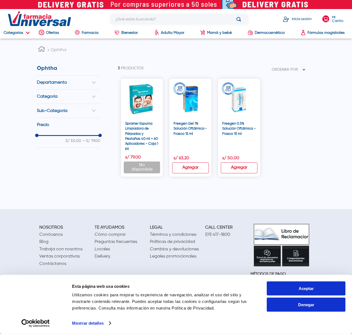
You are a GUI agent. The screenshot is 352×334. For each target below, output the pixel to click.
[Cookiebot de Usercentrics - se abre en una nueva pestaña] (36, 323)
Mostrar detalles (88, 323)
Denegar (306, 304)
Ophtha (58, 50)
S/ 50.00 (73, 141)
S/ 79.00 (91, 141)
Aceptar (306, 288)
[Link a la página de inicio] (41, 50)
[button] (68, 82)
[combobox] (179, 19)
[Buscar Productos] (240, 19)
